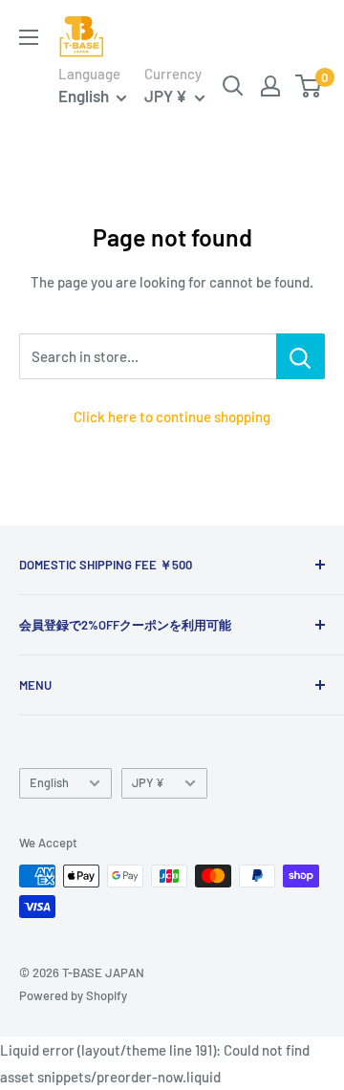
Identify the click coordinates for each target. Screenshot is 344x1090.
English (49, 782)
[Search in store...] (300, 356)
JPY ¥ (148, 782)
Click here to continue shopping (172, 416)
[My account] (270, 85)
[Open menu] (28, 37)
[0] (309, 86)
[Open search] (233, 85)
